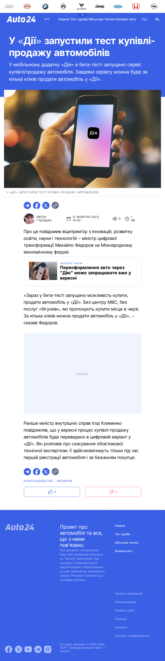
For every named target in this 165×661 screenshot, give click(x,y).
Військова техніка (102, 19)
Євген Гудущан (44, 218)
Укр (144, 19)
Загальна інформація (129, 593)
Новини (63, 19)
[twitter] (46, 205)
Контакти (121, 627)
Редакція (121, 619)
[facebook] (36, 205)
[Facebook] (8, 649)
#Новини (64, 481)
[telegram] (27, 205)
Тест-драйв (79, 19)
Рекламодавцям (126, 602)
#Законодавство (38, 481)
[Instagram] (47, 649)
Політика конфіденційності (132, 636)
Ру (157, 19)
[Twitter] (18, 649)
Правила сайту (125, 610)
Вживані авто (126, 19)
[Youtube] (28, 649)
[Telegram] (38, 649)
